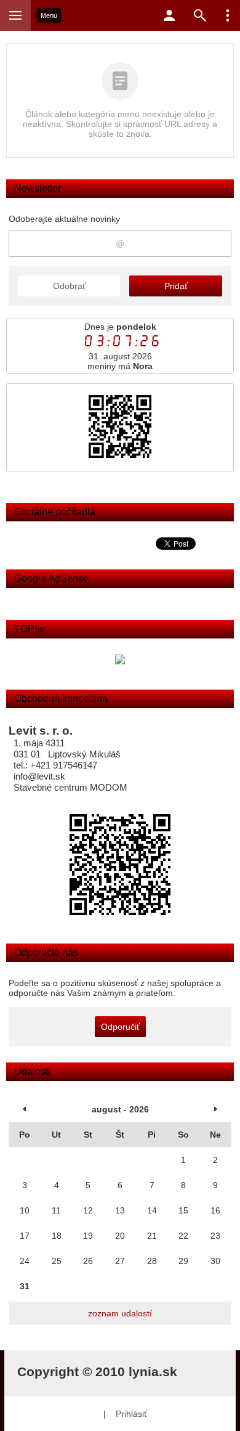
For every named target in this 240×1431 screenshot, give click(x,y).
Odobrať (69, 286)
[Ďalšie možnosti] (227, 15)
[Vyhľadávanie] (200, 15)
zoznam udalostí (120, 1313)
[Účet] (169, 15)
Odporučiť (120, 1027)
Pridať (176, 286)
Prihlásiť (131, 1414)
